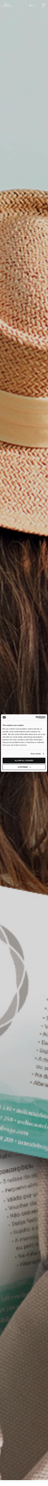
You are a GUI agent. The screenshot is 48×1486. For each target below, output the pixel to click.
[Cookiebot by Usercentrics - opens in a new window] (35, 717)
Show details (36, 754)
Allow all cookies (24, 760)
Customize (23, 767)
